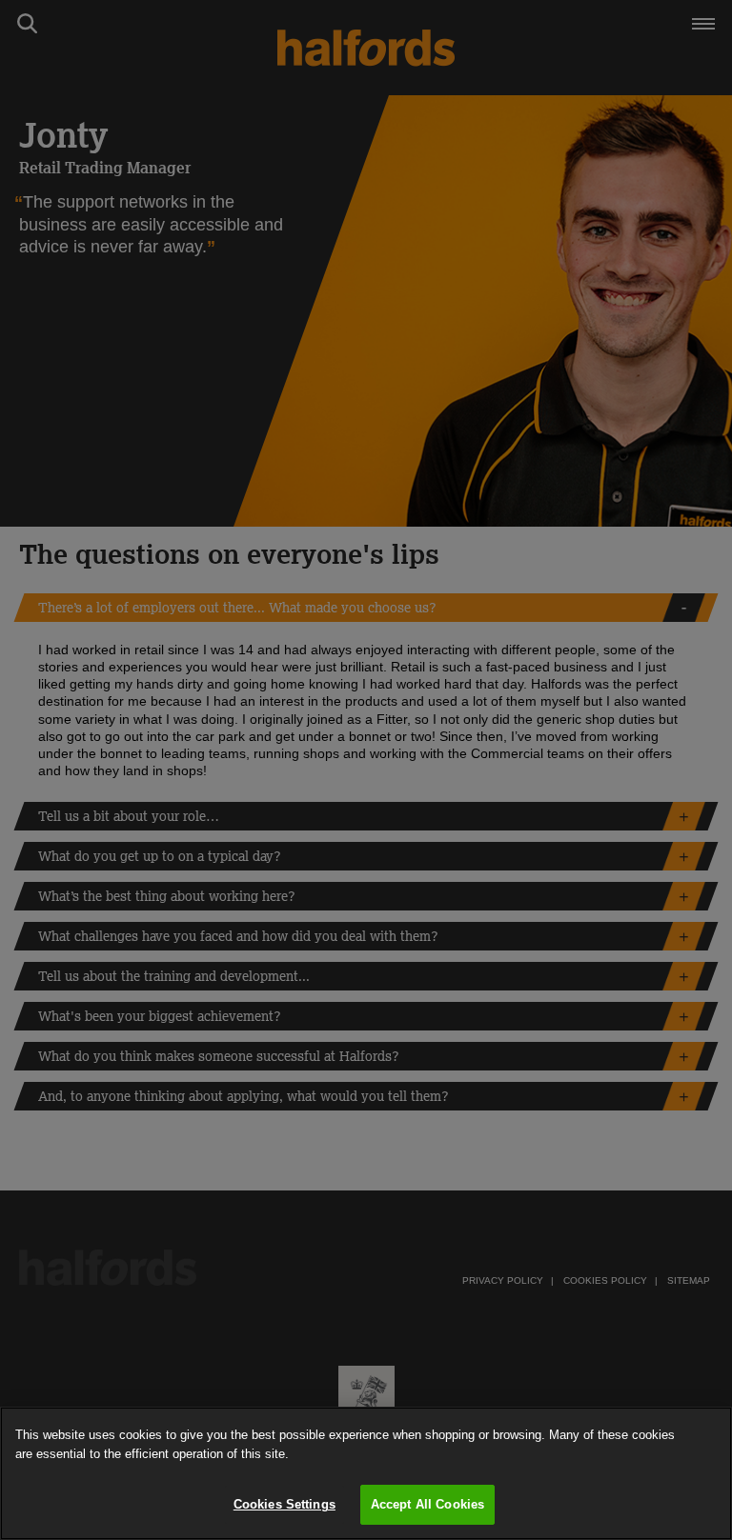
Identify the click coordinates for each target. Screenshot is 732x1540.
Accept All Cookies (427, 1504)
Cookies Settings (285, 1504)
